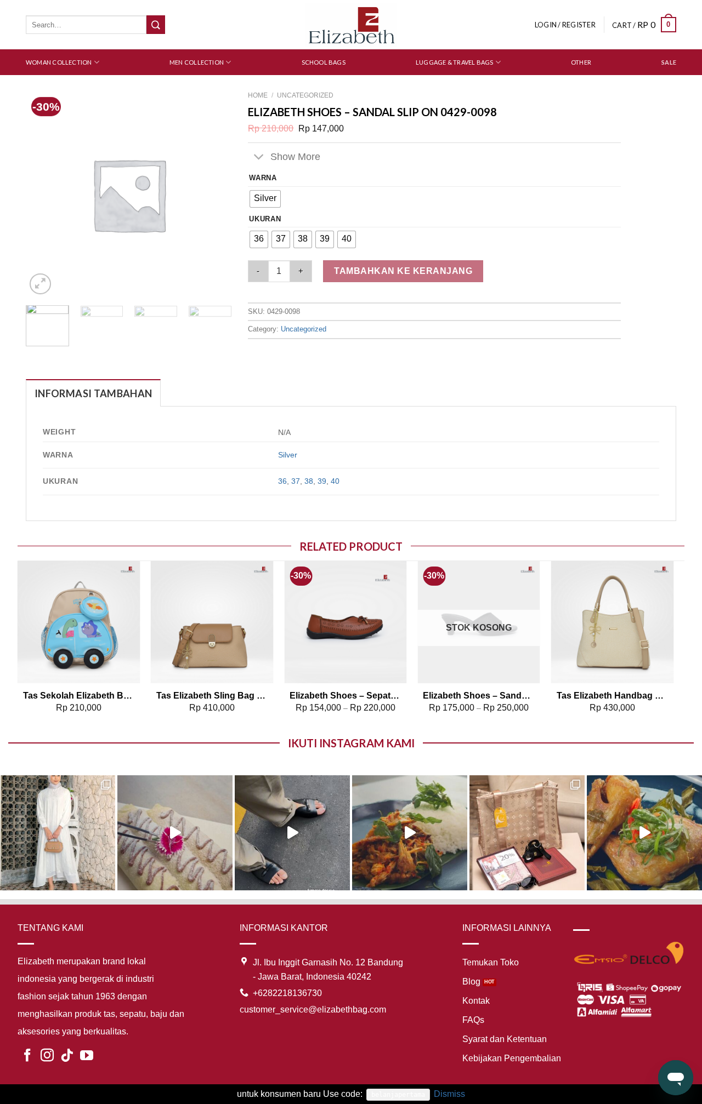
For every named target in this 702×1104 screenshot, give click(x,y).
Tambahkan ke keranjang (403, 271)
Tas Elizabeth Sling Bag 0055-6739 (212, 695)
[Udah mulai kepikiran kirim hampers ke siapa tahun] (527, 832)
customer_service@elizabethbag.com (313, 1009)
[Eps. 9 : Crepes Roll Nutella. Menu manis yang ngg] (175, 832)
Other (581, 62)
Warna (263, 178)
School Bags (324, 62)
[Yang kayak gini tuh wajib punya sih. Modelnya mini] (292, 832)
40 (335, 481)
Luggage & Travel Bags (455, 62)
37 (295, 481)
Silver (287, 454)
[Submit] (155, 24)
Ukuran (265, 219)
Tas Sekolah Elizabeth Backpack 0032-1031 (79, 695)
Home (258, 95)
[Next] (219, 332)
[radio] (265, 199)
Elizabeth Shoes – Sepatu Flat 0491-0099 (345, 695)
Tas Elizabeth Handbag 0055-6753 (613, 695)
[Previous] (18, 646)
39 (322, 481)
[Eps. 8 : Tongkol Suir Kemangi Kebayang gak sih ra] (409, 832)
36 (282, 481)
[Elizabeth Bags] (351, 24)
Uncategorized (305, 95)
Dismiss (449, 1094)
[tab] (93, 393)
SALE (668, 62)
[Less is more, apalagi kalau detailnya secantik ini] (57, 832)
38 (308, 481)
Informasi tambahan (93, 393)
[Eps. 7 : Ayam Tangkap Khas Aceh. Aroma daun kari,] (644, 832)
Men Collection (196, 62)
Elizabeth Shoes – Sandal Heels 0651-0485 (479, 695)
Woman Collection (59, 62)
